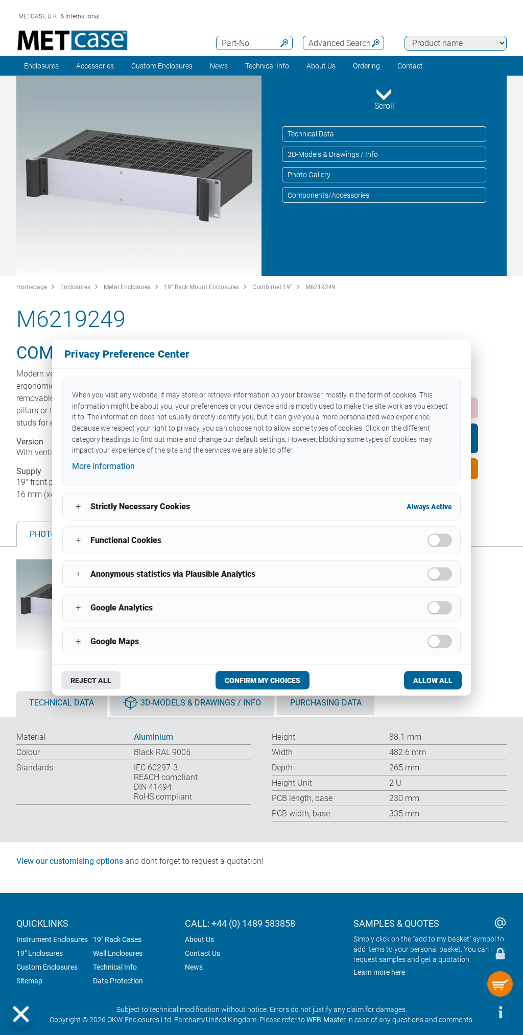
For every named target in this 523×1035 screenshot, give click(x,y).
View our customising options (69, 861)
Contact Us (202, 953)
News (219, 66)
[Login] (500, 953)
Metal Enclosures (127, 287)
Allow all (433, 680)
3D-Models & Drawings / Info (333, 154)
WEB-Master (326, 1020)
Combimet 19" (272, 287)
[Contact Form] (500, 922)
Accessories (95, 66)
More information (103, 466)
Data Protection (118, 981)
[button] (21, 1014)
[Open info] (500, 1012)
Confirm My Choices (262, 680)
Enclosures (41, 66)
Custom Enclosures (162, 66)
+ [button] (78, 506)
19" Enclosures (39, 953)
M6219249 (320, 287)
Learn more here (379, 972)
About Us (199, 939)
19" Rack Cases (117, 939)
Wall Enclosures (117, 953)
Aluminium (153, 737)
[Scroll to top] (469, 1012)
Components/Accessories (328, 195)
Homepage (31, 287)
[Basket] (500, 984)
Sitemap (29, 981)
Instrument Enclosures (52, 939)
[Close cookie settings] (21, 1014)
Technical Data (311, 134)
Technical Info (115, 967)
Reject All (90, 680)
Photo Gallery (309, 175)
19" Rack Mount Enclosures (201, 287)
